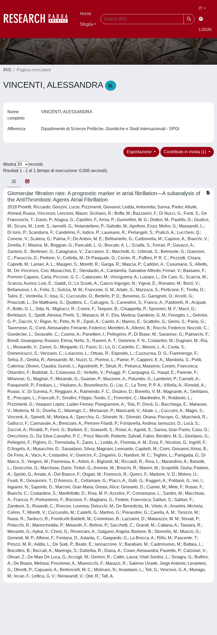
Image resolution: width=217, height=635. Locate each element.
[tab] (14, 181)
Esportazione (140, 152)
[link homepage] (38, 19)
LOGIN (205, 29)
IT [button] (200, 8)
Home (85, 13)
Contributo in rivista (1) (185, 152)
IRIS (7, 70)
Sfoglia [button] (86, 24)
